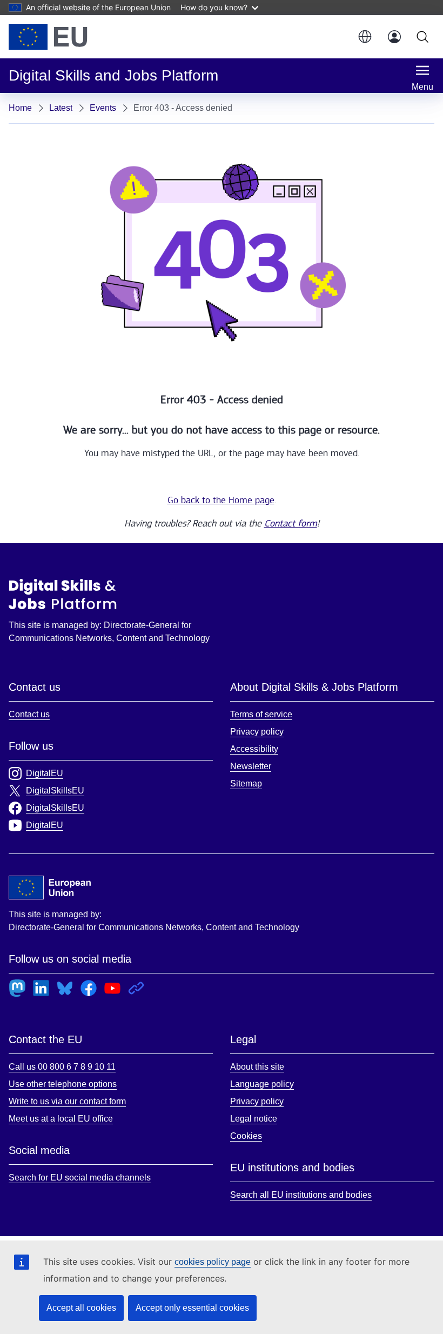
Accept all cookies (81, 1307)
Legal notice (253, 1118)
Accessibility (254, 748)
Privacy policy (257, 731)
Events (103, 107)
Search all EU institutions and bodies (301, 1194)
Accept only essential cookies (192, 1307)
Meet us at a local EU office (61, 1118)
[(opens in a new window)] (48, 37)
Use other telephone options (63, 1084)
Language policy (262, 1084)
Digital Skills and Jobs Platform (63, 594)
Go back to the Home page (220, 500)
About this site (257, 1066)
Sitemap (246, 783)
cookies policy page (212, 1261)
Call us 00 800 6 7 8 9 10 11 (62, 1066)
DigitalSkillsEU (55, 790)
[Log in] (394, 37)
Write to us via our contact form (67, 1101)
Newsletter (250, 766)
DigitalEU (44, 773)
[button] (364, 37)
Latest (60, 107)
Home (20, 107)
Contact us (29, 714)
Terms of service (261, 714)
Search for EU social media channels (80, 1177)
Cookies (246, 1135)
